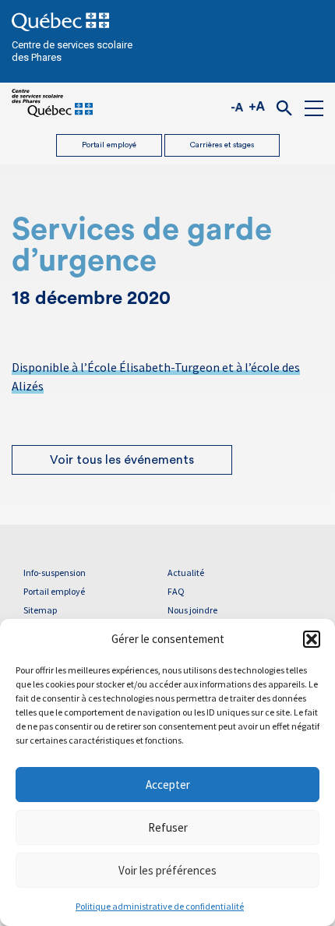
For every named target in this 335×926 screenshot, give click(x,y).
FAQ (176, 591)
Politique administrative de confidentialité (160, 906)
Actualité (186, 572)
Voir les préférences (167, 870)
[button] (311, 639)
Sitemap (40, 610)
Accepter (168, 784)
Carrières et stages (222, 145)
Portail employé (109, 145)
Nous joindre (192, 610)
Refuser (168, 827)
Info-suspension (54, 572)
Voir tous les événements (122, 460)
